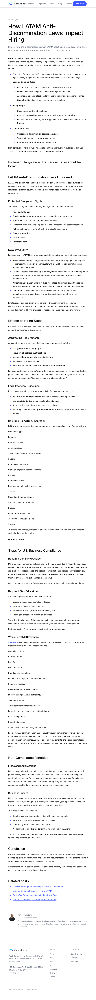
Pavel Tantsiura (24, 915)
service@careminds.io (17, 973)
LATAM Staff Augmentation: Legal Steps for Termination (38, 886)
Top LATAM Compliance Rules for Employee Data (35, 895)
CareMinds (13, 642)
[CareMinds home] (18, 3)
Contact (69, 4)
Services (30, 4)
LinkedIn (74, 958)
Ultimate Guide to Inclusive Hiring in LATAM (32, 891)
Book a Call (79, 4)
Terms (52, 977)
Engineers (42, 4)
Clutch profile (76, 954)
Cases (52, 4)
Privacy (53, 973)
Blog (60, 4)
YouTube (74, 961)
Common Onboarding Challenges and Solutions (34, 899)
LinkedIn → (36, 915)
